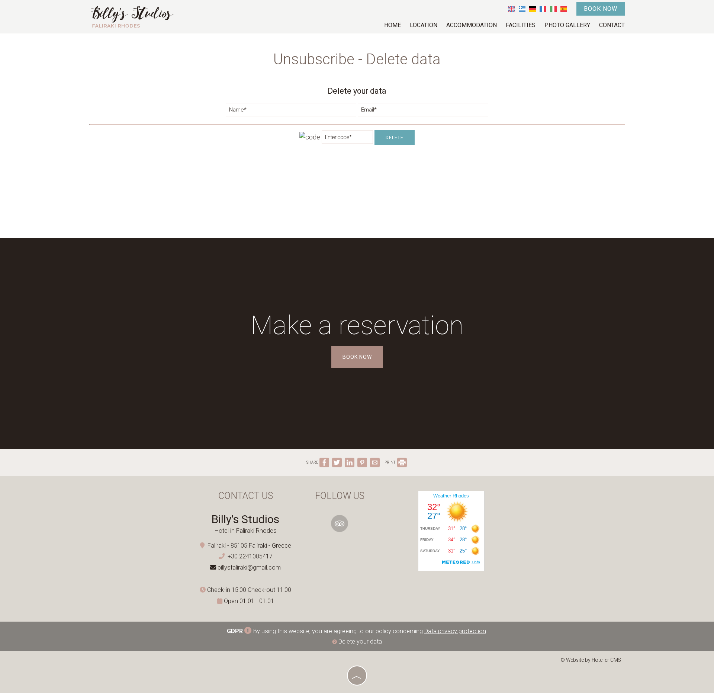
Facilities (521, 25)
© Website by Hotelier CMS (590, 660)
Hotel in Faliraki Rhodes (246, 530)
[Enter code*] (347, 139)
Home (392, 25)
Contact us (245, 495)
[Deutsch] (532, 8)
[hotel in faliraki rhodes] (132, 16)
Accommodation (471, 25)
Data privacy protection (455, 631)
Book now (600, 8)
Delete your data (359, 641)
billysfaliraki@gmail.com (249, 567)
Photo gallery (567, 25)
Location (423, 25)
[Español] (564, 8)
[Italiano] (553, 8)
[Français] (543, 8)
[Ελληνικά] (522, 8)
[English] (511, 8)
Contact (612, 25)
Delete (394, 137)
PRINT (390, 462)
